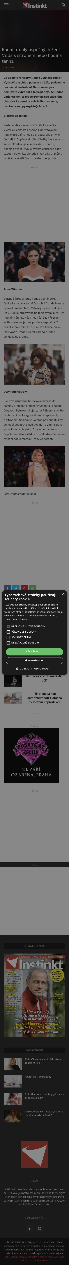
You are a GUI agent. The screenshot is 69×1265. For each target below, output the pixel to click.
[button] (34, 668)
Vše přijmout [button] (34, 651)
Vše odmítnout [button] (34, 660)
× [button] (63, 594)
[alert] (34, 632)
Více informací (21, 619)
